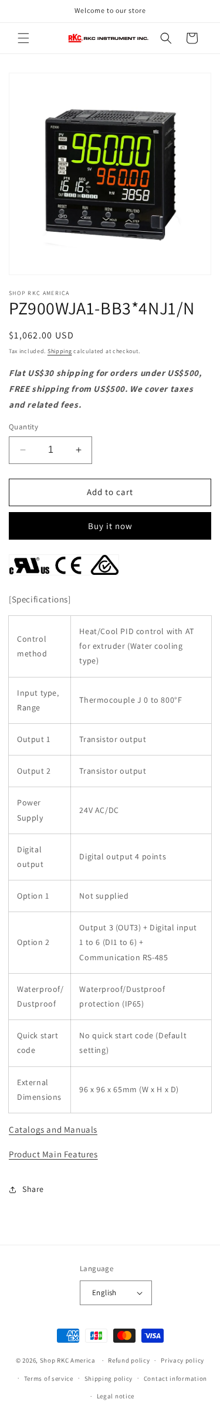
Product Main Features (53, 1154)
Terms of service (48, 1378)
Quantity (23, 427)
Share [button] (33, 1189)
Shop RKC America (68, 1360)
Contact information (175, 1378)
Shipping (60, 351)
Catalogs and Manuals (53, 1129)
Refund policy (129, 1360)
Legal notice (115, 1396)
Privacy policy (182, 1360)
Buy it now (110, 525)
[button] (23, 38)
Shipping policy (108, 1378)
